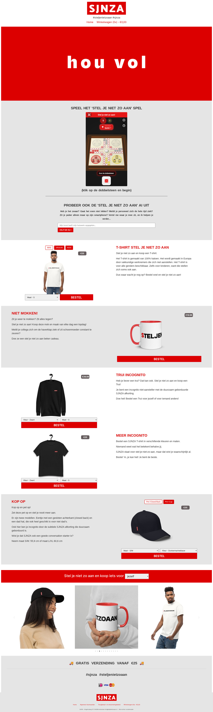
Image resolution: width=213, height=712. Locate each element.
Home (90, 22)
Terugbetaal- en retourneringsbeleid (109, 704)
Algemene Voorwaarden (87, 704)
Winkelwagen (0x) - (111, 22)
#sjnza (91, 675)
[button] (14, 617)
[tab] (49, 248)
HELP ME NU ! (65, 230)
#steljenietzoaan (113, 675)
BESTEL (76, 297)
